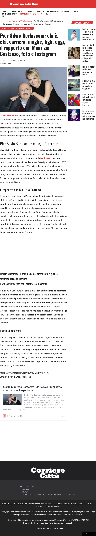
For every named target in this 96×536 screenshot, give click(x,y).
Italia (76, 11)
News (8, 21)
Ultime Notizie (17, 11)
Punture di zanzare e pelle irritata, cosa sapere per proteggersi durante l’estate (89, 34)
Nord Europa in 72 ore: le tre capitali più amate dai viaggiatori (88, 84)
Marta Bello (6, 64)
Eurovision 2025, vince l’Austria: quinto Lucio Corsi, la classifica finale (89, 114)
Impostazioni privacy (89, 534)
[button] (3, 16)
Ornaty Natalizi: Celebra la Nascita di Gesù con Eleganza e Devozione (89, 99)
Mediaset (45, 158)
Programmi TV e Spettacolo (31, 14)
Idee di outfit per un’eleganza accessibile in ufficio (88, 70)
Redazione (26, 489)
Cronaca (30, 11)
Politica (40, 11)
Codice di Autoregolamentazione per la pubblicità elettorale (49, 495)
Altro (48, 14)
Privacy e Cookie (27, 486)
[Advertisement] (33, 253)
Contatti (25, 492)
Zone (4, 11)
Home (2, 21)
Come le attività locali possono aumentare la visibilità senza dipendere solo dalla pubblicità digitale (88, 53)
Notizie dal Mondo (9, 14)
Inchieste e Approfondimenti (58, 11)
